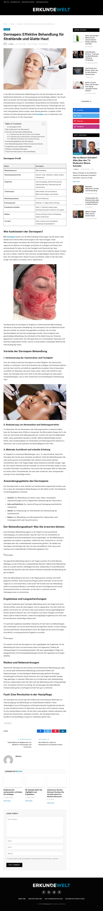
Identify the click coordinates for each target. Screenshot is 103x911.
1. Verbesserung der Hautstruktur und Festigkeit (24, 134)
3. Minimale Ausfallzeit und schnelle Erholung (24, 139)
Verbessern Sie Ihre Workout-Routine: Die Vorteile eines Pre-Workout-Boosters (55, 793)
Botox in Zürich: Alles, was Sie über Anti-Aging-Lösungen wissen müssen (91, 86)
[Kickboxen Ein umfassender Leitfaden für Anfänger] (13, 781)
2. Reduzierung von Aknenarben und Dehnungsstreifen (27, 136)
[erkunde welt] (51, 9)
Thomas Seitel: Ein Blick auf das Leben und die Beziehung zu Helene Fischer (92, 201)
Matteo (12, 44)
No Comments (33, 44)
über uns (6, 2)
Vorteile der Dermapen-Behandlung (19, 132)
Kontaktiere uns (35, 899)
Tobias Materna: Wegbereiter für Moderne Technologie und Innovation (19, 745)
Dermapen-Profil (15, 127)
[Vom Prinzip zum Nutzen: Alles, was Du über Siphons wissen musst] (78, 70)
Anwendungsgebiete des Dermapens (19, 141)
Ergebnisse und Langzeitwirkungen (19, 146)
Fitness (6, 29)
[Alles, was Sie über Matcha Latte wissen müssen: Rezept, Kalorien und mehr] (78, 38)
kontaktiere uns (15, 2)
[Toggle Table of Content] (42, 124)
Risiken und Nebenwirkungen (16, 149)
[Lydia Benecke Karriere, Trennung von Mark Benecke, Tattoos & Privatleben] (78, 54)
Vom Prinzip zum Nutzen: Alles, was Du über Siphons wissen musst (91, 71)
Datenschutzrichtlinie (28, 2)
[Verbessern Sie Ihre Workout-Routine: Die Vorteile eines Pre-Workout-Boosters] (56, 781)
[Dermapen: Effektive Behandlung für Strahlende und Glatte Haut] (35, 69)
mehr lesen (7, 801)
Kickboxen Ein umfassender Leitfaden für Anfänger (13, 792)
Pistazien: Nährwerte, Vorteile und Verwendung (92, 188)
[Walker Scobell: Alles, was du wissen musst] (78, 214)
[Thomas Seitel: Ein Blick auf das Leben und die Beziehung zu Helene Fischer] (78, 200)
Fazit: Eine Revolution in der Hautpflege (20, 151)
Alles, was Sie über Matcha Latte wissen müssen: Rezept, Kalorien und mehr (91, 40)
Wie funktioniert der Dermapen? (17, 129)
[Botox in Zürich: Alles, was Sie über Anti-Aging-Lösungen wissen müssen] (78, 85)
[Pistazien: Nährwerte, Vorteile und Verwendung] (78, 189)
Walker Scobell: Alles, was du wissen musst (90, 214)
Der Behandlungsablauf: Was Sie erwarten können (24, 144)
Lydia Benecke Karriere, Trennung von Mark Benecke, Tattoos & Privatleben (92, 56)
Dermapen (39, 114)
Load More (85, 101)
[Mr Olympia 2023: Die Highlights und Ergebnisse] (35, 781)
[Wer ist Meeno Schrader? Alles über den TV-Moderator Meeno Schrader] (86, 147)
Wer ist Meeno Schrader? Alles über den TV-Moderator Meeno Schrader (85, 161)
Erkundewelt (47, 904)
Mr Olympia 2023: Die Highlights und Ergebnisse (33, 792)
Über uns (22, 899)
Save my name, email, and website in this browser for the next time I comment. (33, 858)
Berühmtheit (78, 153)
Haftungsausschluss (42, 2)
